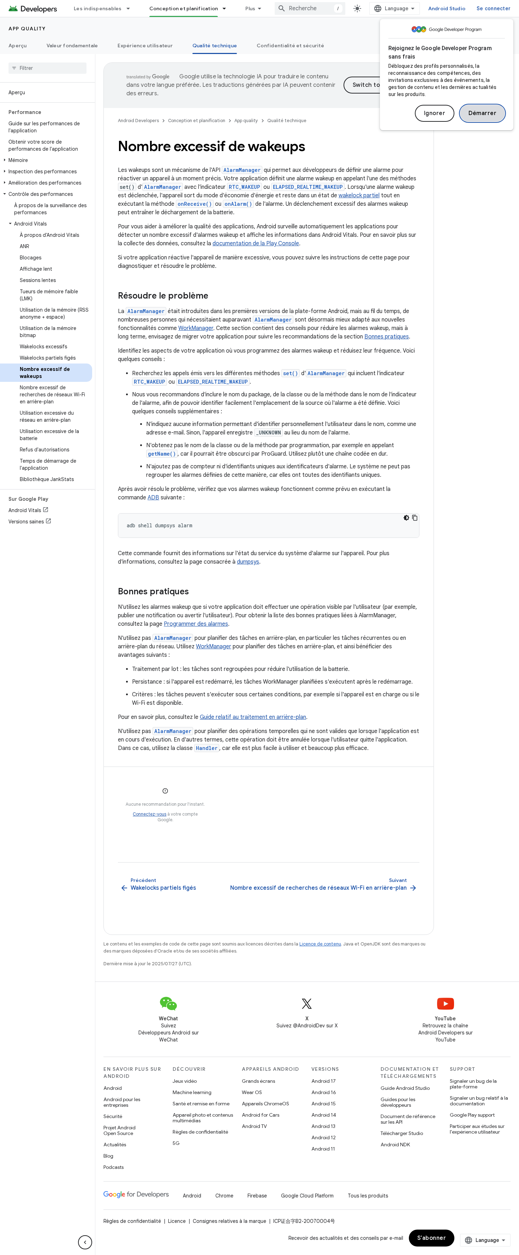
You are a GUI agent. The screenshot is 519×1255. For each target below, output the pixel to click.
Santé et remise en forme (201, 1103)
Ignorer (435, 113)
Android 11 (323, 1149)
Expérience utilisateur (145, 45)
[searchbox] (47, 68)
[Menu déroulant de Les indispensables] (131, 8)
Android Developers (138, 121)
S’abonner (431, 1238)
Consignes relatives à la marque (229, 1221)
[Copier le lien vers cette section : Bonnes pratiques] (196, 592)
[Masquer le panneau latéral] (85, 1242)
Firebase (257, 1196)
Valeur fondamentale (72, 45)
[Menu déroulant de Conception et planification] (227, 8)
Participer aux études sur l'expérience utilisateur (477, 1129)
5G (176, 1143)
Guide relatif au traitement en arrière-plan (253, 717)
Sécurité (112, 1116)
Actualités (114, 1144)
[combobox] (310, 8)
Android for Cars (260, 1115)
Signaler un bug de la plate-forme (473, 1084)
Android (112, 1088)
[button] (46, 160)
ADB (153, 497)
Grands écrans (258, 1081)
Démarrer (482, 113)
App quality (27, 28)
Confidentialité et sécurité (290, 45)
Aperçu (17, 45)
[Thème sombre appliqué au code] (406, 518)
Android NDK (395, 1144)
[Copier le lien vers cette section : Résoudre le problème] (215, 296)
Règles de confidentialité (200, 1132)
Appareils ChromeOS (265, 1103)
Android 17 (323, 1081)
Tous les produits (368, 1196)
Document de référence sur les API (408, 1119)
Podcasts (113, 1167)
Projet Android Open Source (119, 1130)
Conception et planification (183, 8)
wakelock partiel (359, 195)
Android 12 (323, 1137)
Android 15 (323, 1103)
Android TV (254, 1126)
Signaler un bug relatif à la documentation (479, 1101)
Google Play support (472, 1115)
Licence (177, 1221)
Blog (108, 1156)
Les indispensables (98, 8)
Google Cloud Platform (307, 1196)
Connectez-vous (149, 814)
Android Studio (447, 8)
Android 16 (323, 1092)
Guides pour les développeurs (398, 1102)
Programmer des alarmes (196, 624)
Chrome (224, 1196)
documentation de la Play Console (256, 243)
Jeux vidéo (185, 1081)
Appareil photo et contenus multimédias (203, 1118)
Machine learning (192, 1092)
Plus (250, 8)
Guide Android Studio (405, 1088)
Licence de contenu (320, 944)
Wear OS (252, 1092)
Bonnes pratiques (386, 336)
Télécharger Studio (402, 1133)
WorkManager (195, 328)
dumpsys (248, 561)
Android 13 (323, 1126)
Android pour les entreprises (121, 1102)
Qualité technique (214, 45)
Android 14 (323, 1115)
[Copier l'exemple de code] (415, 518)
